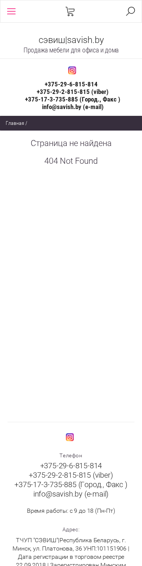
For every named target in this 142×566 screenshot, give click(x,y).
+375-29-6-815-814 (71, 84)
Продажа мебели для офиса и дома (71, 50)
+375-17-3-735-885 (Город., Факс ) (72, 99)
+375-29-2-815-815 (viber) (73, 91)
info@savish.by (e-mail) (73, 107)
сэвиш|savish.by (71, 40)
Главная (15, 123)
